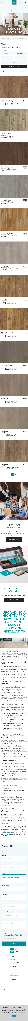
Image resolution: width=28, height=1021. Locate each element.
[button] (21, 2)
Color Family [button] (6, 58)
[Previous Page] (10, 474)
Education (6, 1001)
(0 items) (25, 2)
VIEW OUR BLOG (13, 539)
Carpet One (3, 15)
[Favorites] (23, 2)
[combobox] (13, 38)
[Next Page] (18, 474)
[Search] (26, 38)
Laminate (16, 15)
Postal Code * (5, 903)
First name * (4, 855)
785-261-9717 (14, 10)
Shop (4, 989)
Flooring (10, 15)
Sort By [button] (22, 71)
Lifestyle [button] (20, 53)
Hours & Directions (14, 962)
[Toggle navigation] (2, 2)
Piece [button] (19, 58)
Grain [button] (13, 62)
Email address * (5, 894)
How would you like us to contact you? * (11, 877)
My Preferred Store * (6, 911)
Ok (14, 1016)
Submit (14, 943)
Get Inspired (6, 995)
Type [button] (6, 53)
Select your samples (12, 599)
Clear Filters (4, 50)
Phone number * (5, 885)
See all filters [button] (13, 66)
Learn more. (5, 1013)
